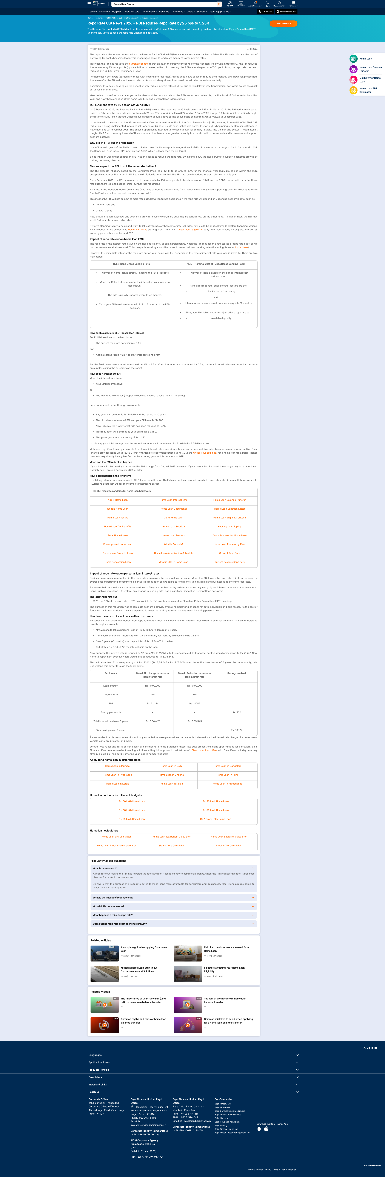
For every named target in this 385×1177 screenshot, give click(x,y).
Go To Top (372, 1047)
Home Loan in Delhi (171, 766)
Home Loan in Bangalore (227, 766)
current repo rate (138, 63)
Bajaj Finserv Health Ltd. (226, 1129)
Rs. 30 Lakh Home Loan (132, 801)
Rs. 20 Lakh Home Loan (216, 801)
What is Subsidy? (173, 544)
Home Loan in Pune (228, 774)
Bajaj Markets (221, 1118)
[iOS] (266, 1129)
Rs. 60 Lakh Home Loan (132, 810)
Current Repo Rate (229, 553)
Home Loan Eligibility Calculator (229, 836)
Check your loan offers (204, 750)
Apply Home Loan (118, 499)
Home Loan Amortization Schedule (173, 553)
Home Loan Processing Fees (229, 544)
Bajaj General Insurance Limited (230, 1111)
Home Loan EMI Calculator (116, 836)
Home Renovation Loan (118, 562)
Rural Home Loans (118, 535)
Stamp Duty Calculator (171, 845)
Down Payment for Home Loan (230, 535)
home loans (241, 247)
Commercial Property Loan (118, 553)
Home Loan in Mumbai (117, 766)
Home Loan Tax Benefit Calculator (171, 836)
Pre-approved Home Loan (117, 544)
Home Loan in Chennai (171, 774)
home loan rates (137, 229)
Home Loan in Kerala (117, 783)
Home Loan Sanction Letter (229, 508)
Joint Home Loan (173, 517)
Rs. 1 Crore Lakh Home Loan (215, 819)
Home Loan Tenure (117, 517)
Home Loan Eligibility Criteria (229, 517)
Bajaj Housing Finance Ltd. (227, 1122)
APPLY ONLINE (283, 23)
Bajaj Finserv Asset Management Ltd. (232, 1132)
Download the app (288, 12)
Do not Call (267, 12)
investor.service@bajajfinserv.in (148, 1125)
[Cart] (268, 3)
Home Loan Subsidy (173, 526)
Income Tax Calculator (228, 845)
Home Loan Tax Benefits (117, 526)
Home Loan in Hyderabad (118, 774)
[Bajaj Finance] (99, 3)
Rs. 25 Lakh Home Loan (132, 819)
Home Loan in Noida (171, 783)
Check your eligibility (189, 229)
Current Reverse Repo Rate (229, 562)
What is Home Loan (117, 508)
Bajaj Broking (221, 1125)
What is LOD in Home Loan (173, 562)
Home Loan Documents (174, 508)
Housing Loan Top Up (230, 526)
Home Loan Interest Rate (174, 499)
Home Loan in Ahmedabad (227, 783)
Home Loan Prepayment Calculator (116, 845)
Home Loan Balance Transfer (229, 499)
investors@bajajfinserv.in (197, 1121)
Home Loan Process (174, 535)
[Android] (259, 1129)
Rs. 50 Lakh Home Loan (216, 810)
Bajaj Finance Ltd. (223, 1107)
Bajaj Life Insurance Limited (228, 1114)
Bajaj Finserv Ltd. (223, 1104)
